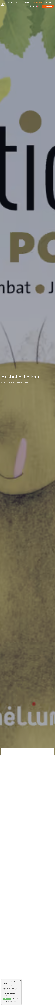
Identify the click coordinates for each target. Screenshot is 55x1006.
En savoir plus (13, 991)
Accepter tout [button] (7, 998)
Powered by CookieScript (11, 1003)
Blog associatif (38, 2)
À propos (17, 2)
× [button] (20, 980)
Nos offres (26, 2)
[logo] (3, 4)
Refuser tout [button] (16, 998)
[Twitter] (33, 6)
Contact (48, 2)
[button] (9, 993)
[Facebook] (27, 6)
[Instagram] (30, 6)
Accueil (10, 2)
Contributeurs (48, 6)
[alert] (11, 992)
